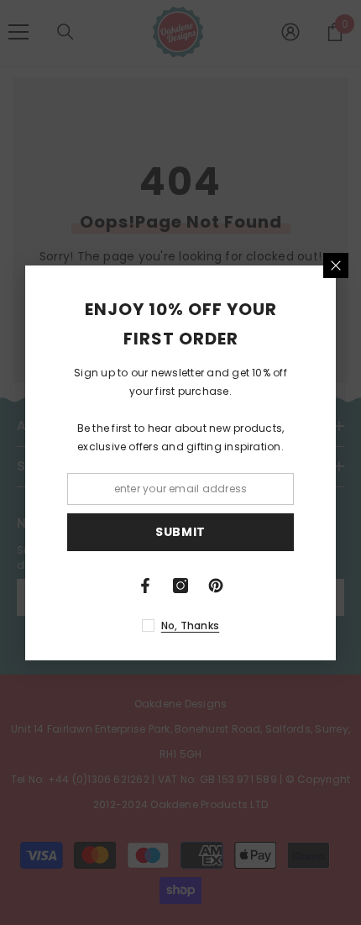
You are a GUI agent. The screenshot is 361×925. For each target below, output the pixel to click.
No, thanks (190, 625)
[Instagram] (180, 585)
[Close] (335, 265)
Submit (180, 531)
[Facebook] (145, 585)
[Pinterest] (215, 585)
